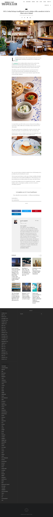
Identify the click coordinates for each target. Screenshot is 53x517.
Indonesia (4, 420)
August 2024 (4, 323)
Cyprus (3, 385)
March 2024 (4, 330)
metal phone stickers (24, 247)
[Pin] (27, 17)
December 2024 (5, 318)
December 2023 (5, 336)
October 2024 (4, 321)
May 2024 (3, 329)
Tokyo (3, 493)
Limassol (3, 434)
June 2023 (3, 346)
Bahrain (33, 1)
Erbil (2, 399)
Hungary (3, 417)
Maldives (3, 438)
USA (2, 500)
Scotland (3, 470)
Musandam (4, 441)
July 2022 (3, 355)
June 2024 (3, 327)
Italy (2, 426)
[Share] (30, 17)
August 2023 (4, 343)
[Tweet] (24, 17)
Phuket (3, 454)
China (3, 383)
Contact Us (47, 5)
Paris (3, 452)
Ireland (3, 424)
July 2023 (3, 344)
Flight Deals (4, 404)
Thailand (3, 489)
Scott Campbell (23, 220)
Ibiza (2, 419)
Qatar (41, 1)
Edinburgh (4, 394)
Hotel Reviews (4, 411)
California (4, 380)
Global (44, 1)
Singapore (4, 477)
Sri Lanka (3, 486)
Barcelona (4, 373)
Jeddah (3, 429)
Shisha (3, 475)
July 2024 (3, 325)
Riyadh (3, 464)
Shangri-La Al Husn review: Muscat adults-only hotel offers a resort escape (26, 296)
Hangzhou (4, 410)
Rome (3, 466)
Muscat (3, 443)
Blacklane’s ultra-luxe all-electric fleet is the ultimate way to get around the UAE (26, 272)
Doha (3, 389)
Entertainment (5, 397)
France (3, 406)
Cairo (3, 378)
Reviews (3, 463)
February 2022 (4, 357)
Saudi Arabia (28, 1)
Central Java (4, 381)
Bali (2, 371)
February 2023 (4, 351)
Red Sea (3, 459)
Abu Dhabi (4, 366)
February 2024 (4, 332)
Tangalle (3, 487)
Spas (2, 482)
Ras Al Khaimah (5, 457)
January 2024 (4, 334)
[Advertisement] (26, 164)
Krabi (3, 431)
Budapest (3, 376)
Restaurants (4, 461)
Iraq (2, 422)
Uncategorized (4, 498)
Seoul (3, 472)
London (3, 436)
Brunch (3, 374)
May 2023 (3, 348)
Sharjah (3, 473)
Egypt (3, 396)
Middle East (4, 440)
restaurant (16, 63)
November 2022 (5, 353)
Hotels (3, 415)
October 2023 (4, 339)
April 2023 (4, 350)
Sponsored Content (5, 484)
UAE (24, 1)
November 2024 (5, 320)
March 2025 (4, 316)
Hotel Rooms (4, 413)
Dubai (26, 9)
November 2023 (5, 337)
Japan (3, 427)
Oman (37, 1)
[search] (41, 314)
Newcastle (4, 447)
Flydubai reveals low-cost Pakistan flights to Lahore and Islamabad (36, 271)
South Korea (4, 479)
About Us (49, 1)
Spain (3, 480)
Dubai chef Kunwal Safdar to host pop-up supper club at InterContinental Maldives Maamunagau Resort (36, 298)
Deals (3, 387)
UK (2, 496)
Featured (3, 401)
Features (3, 403)
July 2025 (3, 314)
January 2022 (4, 359)
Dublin (3, 392)
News (3, 449)
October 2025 (4, 313)
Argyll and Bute (5, 367)
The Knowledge (5, 491)
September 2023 (5, 341)
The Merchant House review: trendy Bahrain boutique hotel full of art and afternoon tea (15, 297)
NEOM (3, 445)
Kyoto (3, 433)
